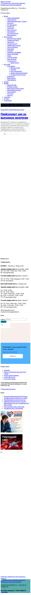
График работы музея (14, 45)
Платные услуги (12, 44)
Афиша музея (15, 63)
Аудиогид (10, 51)
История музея (12, 25)
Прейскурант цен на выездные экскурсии (14, 115)
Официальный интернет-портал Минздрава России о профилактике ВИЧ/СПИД (16, 403)
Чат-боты (10, 94)
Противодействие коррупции (14, 407)
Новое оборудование (11, 375)
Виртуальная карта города (15, 88)
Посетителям (8, 37)
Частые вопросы (12, 47)
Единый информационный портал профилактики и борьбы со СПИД (15, 397)
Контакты (10, 23)
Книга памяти (11, 92)
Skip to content (6, 1)
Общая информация (13, 18)
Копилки (7, 370)
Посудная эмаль (10, 379)
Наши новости (11, 20)
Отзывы (6, 99)
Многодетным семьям (14, 38)
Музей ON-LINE (11, 85)
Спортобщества (9, 377)
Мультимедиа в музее (14, 90)
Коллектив (10, 26)
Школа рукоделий (12, 54)
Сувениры (7, 97)
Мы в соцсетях (12, 30)
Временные (10, 76)
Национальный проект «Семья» (17, 21)
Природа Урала (15, 68)
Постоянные (11, 66)
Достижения (11, 32)
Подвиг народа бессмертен (19, 73)
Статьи (6, 82)
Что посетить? (11, 61)
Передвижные (11, 80)
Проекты (10, 95)
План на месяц (11, 59)
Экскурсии (10, 42)
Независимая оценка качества (15, 400)
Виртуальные (11, 78)
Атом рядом (7, 100)
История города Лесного (18, 75)
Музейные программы (14, 52)
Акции (9, 56)
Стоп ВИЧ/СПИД (12, 57)
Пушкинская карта (13, 40)
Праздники (10, 49)
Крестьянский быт (16, 71)
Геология (13, 69)
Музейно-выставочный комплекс (11, 5)
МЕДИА (6, 83)
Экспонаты (10, 28)
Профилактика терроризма (13, 408)
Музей (6, 16)
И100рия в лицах (12, 87)
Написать (13, 356)
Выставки (7, 64)
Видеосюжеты (11, 35)
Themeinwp (4, 592)
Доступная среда (12, 33)
